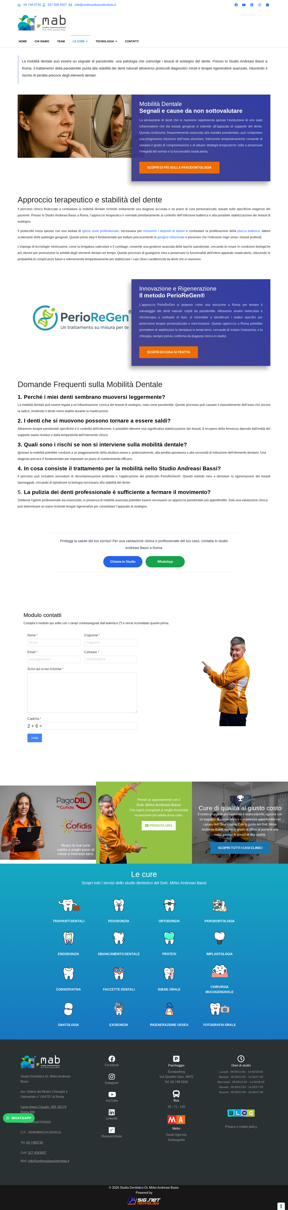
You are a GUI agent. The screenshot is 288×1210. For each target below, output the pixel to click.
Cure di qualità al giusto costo (240, 808)
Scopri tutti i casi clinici (240, 848)
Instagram (112, 1082)
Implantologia (219, 954)
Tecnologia (105, 41)
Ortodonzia (169, 921)
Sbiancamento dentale (119, 954)
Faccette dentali (119, 989)
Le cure (79, 41)
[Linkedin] (252, 5)
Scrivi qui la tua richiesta (45, 669)
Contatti (132, 41)
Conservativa (68, 989)
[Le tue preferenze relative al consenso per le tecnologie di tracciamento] (281, 1206)
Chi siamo (42, 41)
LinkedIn (112, 1118)
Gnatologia (68, 1025)
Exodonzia (118, 1025)
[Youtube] (244, 5)
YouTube (111, 1100)
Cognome (92, 635)
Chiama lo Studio (123, 561)
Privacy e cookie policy (241, 1126)
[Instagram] (260, 5)
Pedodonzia (118, 921)
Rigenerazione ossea (169, 1025)
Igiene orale (169, 989)
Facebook (112, 1065)
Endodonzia (68, 954)
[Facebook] (236, 5)
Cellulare (91, 652)
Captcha (34, 718)
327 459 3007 (57, 4)
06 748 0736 (32, 4)
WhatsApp (165, 561)
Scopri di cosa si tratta (168, 352)
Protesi (169, 954)
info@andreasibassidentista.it (95, 4)
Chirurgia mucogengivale (220, 989)
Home (23, 41)
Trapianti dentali (68, 921)
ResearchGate (112, 1136)
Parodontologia (220, 921)
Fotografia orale (219, 1025)
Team (61, 41)
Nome (32, 635)
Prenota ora (160, 825)
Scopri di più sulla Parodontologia (179, 167)
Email (32, 652)
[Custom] (267, 5)
